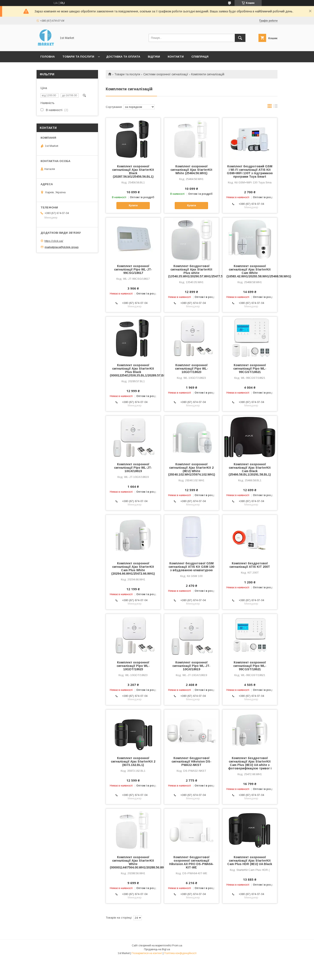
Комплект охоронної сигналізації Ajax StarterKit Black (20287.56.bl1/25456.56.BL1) (133, 171)
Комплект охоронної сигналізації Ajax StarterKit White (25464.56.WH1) (191, 170)
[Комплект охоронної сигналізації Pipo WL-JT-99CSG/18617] (133, 239)
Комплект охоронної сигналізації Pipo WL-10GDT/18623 (191, 368)
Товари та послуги (78, 56)
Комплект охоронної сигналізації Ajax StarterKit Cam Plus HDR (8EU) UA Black (249, 860)
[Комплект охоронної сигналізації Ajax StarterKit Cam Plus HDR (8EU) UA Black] (250, 830)
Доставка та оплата (123, 56)
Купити (133, 205)
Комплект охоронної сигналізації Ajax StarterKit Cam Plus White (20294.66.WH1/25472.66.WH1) (133, 568)
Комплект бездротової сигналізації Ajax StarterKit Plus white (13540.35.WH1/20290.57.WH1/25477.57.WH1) (191, 271)
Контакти (176, 56)
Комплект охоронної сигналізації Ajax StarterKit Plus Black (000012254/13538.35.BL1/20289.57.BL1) (133, 370)
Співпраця (199, 56)
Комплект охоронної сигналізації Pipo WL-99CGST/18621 (249, 368)
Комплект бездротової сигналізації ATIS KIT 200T (249, 565)
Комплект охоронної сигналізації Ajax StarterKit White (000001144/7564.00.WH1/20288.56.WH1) (133, 862)
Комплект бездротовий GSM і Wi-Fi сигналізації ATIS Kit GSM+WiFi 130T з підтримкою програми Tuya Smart (250, 171)
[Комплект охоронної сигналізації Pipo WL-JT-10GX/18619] (133, 437)
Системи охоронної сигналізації (165, 74)
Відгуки (154, 56)
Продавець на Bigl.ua (157, 949)
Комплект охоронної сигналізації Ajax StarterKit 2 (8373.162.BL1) (133, 761)
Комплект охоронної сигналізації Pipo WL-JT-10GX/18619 (133, 467)
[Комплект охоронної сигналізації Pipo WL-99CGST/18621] (250, 338)
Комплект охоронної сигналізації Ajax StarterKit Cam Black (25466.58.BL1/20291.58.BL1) (250, 469)
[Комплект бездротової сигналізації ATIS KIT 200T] (250, 536)
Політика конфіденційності (180, 953)
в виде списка (275, 107)
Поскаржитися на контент (147, 953)
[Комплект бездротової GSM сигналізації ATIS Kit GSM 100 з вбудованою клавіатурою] (191, 536)
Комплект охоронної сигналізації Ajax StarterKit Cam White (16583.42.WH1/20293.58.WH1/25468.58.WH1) (249, 271)
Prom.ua (177, 945)
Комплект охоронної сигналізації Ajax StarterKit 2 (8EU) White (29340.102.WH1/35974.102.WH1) (191, 469)
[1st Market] (46, 45)
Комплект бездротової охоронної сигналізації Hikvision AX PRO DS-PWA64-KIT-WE (191, 862)
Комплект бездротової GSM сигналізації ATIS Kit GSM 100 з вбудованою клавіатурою (191, 567)
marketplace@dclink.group (62, 246)
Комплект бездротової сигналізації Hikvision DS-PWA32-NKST (191, 761)
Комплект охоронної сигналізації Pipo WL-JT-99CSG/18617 (133, 269)
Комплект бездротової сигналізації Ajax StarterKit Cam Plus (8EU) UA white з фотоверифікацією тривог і (249, 763)
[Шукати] (240, 38)
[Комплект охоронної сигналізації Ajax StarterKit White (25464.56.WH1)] (191, 139)
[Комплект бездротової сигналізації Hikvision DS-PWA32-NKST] (191, 731)
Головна (47, 56)
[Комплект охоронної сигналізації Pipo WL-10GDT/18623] (191, 338)
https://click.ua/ (53, 240)
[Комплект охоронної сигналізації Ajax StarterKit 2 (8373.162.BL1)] (133, 731)
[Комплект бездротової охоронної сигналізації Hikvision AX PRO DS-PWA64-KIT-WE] (191, 830)
